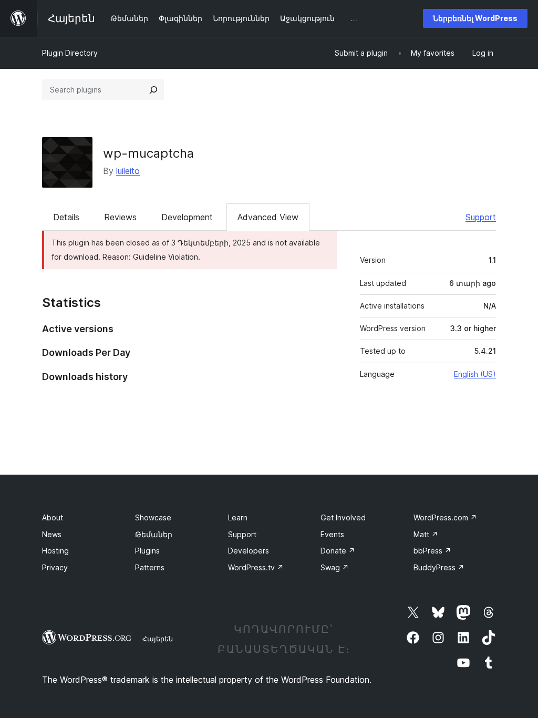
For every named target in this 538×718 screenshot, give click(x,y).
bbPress (432, 550)
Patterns (149, 567)
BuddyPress (438, 567)
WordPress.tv (256, 567)
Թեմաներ (153, 534)
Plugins (147, 550)
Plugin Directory (70, 52)
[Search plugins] (153, 89)
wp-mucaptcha (148, 153)
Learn (237, 517)
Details (66, 217)
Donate (337, 550)
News (51, 534)
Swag (334, 567)
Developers (248, 550)
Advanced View (267, 217)
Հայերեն (157, 638)
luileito (128, 171)
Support (480, 217)
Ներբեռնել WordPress (475, 18)
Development (187, 217)
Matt (425, 534)
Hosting (55, 550)
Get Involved (343, 517)
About (52, 517)
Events (332, 534)
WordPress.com (445, 517)
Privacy (55, 567)
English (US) (475, 374)
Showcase (153, 517)
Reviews (120, 217)
